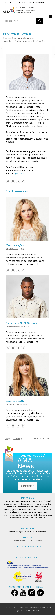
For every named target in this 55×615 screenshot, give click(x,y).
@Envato (20, 173)
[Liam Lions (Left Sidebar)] (27, 296)
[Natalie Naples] (27, 218)
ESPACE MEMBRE (35, 2)
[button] (50, 16)
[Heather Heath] (27, 374)
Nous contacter (32, 610)
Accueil (6, 41)
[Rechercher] (39, 21)
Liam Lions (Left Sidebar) (21, 323)
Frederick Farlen (20, 41)
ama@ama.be (35, 546)
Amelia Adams (12, 438)
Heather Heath (15, 400)
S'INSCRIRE (27, 486)
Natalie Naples (15, 245)
